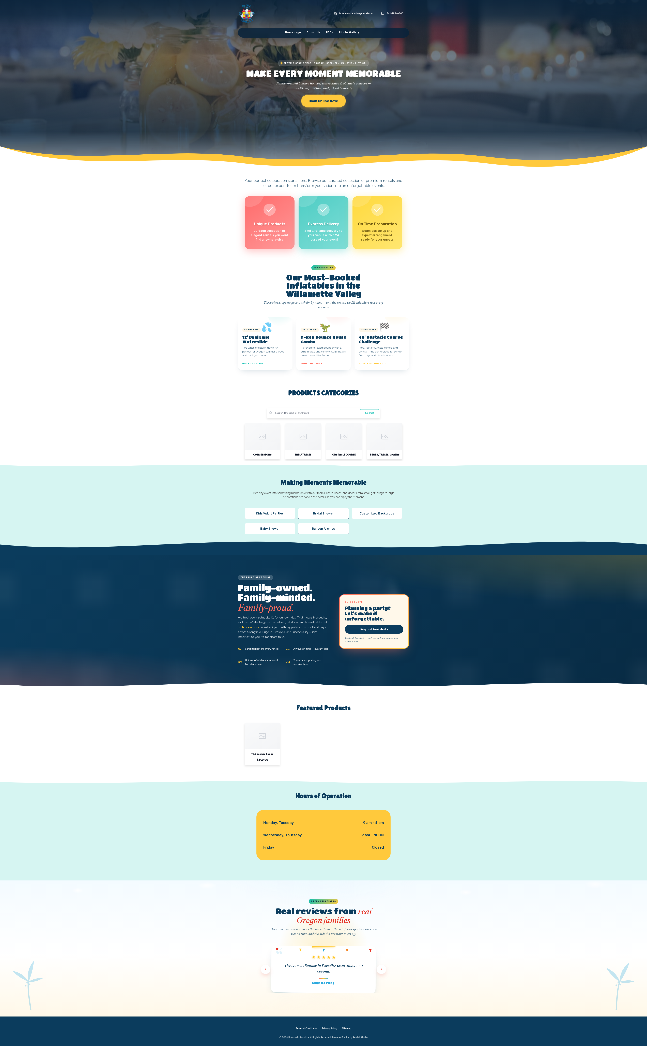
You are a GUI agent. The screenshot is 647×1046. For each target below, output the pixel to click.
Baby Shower (270, 529)
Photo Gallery (349, 32)
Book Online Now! (323, 101)
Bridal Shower (323, 513)
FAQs (329, 32)
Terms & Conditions (306, 1028)
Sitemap (346, 1028)
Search (369, 412)
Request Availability (374, 629)
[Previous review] (265, 969)
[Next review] (381, 969)
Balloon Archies (323, 529)
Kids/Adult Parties (270, 513)
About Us (314, 32)
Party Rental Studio (357, 1037)
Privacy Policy (329, 1028)
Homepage (293, 32)
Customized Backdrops (377, 513)
